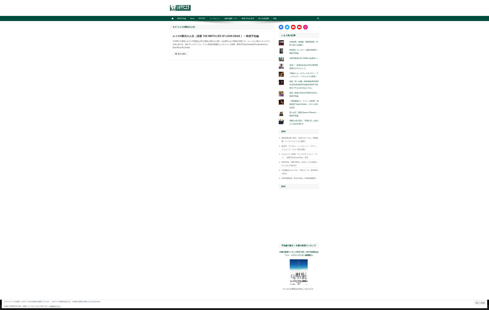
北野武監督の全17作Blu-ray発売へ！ (304, 58)
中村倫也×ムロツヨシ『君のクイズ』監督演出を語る (300, 171)
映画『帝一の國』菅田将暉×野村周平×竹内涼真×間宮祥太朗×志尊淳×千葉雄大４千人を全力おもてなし (304, 84)
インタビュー (214, 18)
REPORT (202, 18)
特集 (275, 18)
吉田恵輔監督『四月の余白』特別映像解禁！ (299, 178)
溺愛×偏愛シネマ (231, 18)
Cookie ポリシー (55, 306)
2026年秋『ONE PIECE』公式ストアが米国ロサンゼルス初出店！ (299, 163)
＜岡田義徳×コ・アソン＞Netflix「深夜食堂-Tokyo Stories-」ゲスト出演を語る (304, 104)
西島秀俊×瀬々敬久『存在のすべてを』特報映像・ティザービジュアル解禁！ (300, 139)
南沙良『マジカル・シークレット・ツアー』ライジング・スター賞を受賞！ (299, 147)
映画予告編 (181, 18)
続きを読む (182, 54)
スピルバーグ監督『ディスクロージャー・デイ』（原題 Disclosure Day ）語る (299, 155)
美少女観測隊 (263, 18)
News (192, 18)
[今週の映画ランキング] (299, 272)
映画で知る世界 (248, 18)
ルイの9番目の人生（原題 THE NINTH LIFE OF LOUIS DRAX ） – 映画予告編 (216, 36)
